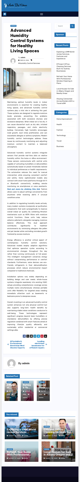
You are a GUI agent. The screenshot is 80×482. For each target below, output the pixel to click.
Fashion (60, 130)
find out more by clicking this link (23, 189)
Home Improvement (64, 119)
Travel (59, 141)
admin (23, 57)
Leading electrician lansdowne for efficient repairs (36, 344)
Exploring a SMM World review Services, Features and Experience (21, 433)
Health (59, 124)
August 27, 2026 (52, 435)
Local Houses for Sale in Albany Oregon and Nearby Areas (65, 91)
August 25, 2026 (52, 458)
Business (60, 146)
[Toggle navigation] (41, 14)
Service (13, 26)
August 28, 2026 (15, 435)
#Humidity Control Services (29, 63)
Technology (61, 135)
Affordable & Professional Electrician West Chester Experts (17, 344)
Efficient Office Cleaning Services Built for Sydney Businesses (58, 432)
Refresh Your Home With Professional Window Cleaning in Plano (19, 455)
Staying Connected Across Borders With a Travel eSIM (65, 101)
